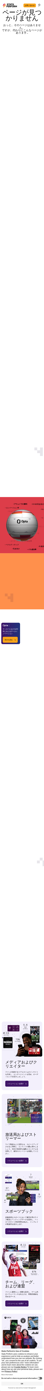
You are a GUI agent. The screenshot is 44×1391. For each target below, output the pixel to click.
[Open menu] (39, 5)
